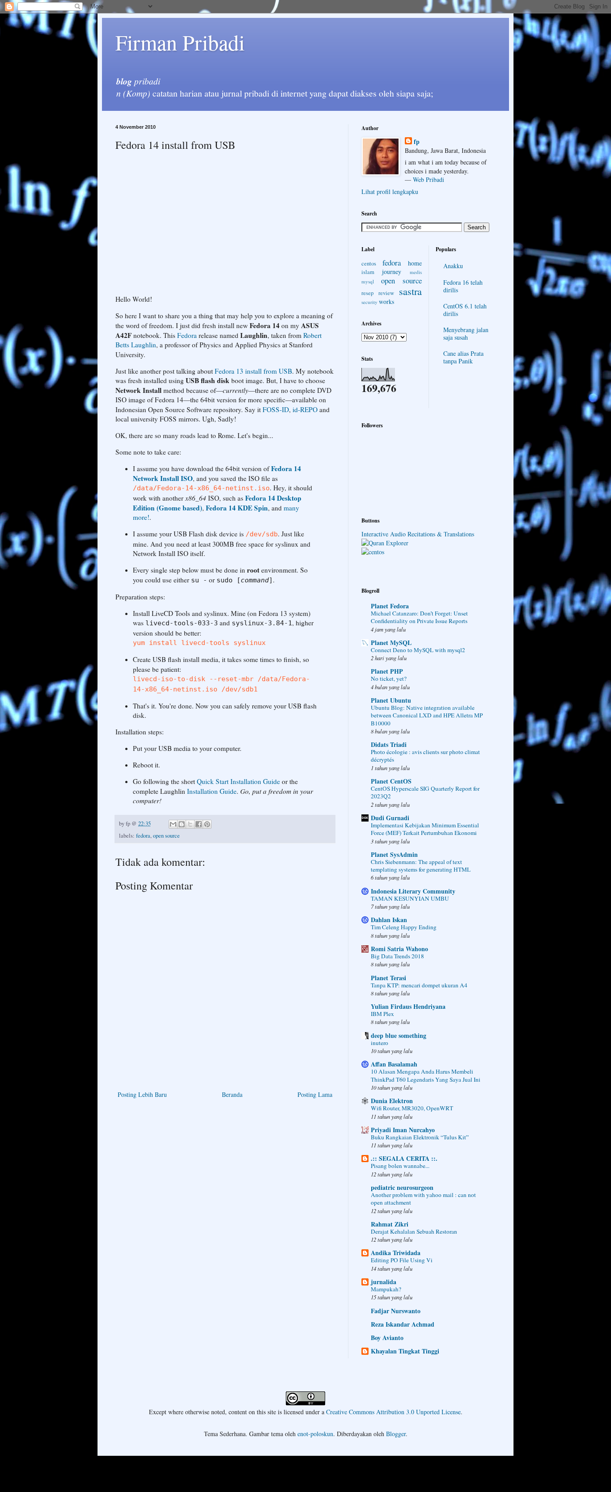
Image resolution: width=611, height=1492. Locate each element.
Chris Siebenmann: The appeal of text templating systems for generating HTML (421, 865)
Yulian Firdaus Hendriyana (408, 1006)
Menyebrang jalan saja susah (465, 333)
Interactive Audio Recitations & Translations (417, 534)
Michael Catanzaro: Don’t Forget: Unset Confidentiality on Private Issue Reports (419, 617)
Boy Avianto (387, 1337)
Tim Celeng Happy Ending (404, 927)
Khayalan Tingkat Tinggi (405, 1351)
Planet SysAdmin (394, 854)
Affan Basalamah (394, 1064)
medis (416, 272)
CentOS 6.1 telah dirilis (465, 310)
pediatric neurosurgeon (402, 1187)
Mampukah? (386, 1289)
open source (166, 835)
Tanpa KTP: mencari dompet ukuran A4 (419, 985)
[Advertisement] (190, 223)
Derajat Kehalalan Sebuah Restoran (414, 1231)
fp (417, 141)
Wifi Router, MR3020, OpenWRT (412, 1108)
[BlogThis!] (181, 824)
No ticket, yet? (389, 678)
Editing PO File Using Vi (402, 1260)
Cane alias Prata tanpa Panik (463, 357)
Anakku (453, 265)
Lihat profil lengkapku (389, 191)
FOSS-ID (276, 409)
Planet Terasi (388, 977)
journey (391, 271)
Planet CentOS (391, 781)
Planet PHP (387, 671)
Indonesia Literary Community (413, 891)
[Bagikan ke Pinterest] (207, 824)
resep (367, 293)
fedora (143, 835)
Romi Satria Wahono (399, 948)
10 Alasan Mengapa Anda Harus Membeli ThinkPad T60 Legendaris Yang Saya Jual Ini (425, 1075)
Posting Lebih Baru (142, 1094)
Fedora (187, 335)
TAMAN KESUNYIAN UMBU (410, 898)
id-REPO (305, 409)
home (415, 263)
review (386, 293)
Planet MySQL (391, 642)
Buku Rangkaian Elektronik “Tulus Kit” (420, 1137)
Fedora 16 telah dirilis (463, 286)
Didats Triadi (389, 744)
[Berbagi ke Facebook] (198, 824)
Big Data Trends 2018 (397, 956)
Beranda (232, 1094)
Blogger (396, 1433)
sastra (410, 291)
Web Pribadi (428, 179)
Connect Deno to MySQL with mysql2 (418, 650)
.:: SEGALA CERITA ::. (404, 1158)
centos (368, 263)
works (386, 301)
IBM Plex (382, 1014)
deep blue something (398, 1035)
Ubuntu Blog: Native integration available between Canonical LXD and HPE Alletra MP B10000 (427, 715)
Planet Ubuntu (391, 700)
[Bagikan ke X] (190, 824)
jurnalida (383, 1281)
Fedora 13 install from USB (253, 371)
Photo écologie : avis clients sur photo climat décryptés (425, 755)
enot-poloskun (315, 1433)
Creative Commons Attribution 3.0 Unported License (393, 1412)
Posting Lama (314, 1094)
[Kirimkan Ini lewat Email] (173, 824)
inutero (379, 1043)
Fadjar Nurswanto (395, 1310)
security (369, 302)
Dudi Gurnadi (390, 817)
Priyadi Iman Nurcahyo (403, 1129)
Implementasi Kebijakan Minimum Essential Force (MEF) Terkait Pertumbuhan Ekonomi (425, 829)
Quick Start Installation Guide (238, 781)
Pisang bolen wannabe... (400, 1166)
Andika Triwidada (395, 1252)
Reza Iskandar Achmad (402, 1324)
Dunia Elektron (392, 1100)
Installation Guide (212, 791)
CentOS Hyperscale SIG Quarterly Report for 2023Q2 (425, 792)
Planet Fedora (390, 606)
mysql (367, 281)
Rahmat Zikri (389, 1224)
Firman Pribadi (180, 42)
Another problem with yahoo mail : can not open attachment (423, 1198)
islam (367, 272)
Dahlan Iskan (389, 919)
